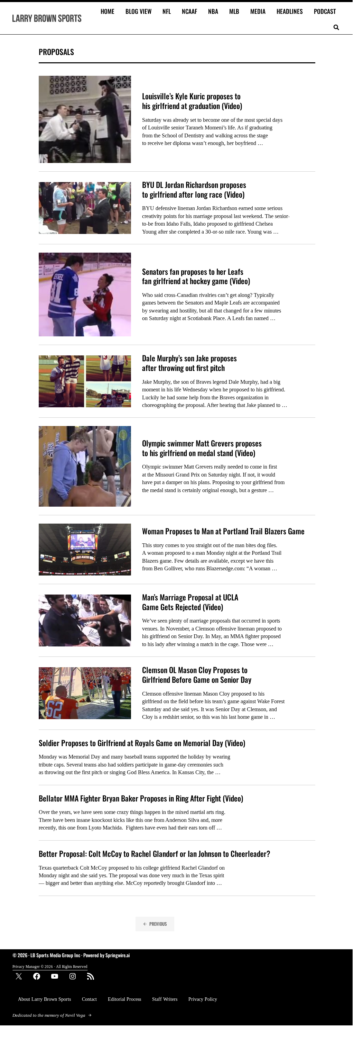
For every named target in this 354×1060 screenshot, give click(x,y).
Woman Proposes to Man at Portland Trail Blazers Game (223, 531)
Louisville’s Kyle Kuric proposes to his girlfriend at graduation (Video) (192, 100)
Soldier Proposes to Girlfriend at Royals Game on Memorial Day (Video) (142, 743)
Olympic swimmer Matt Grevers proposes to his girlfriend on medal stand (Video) (202, 447)
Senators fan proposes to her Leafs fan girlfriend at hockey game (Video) (196, 276)
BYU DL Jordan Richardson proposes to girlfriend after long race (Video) (194, 189)
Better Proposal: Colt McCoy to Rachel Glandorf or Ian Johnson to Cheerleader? (154, 854)
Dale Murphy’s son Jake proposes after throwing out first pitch (189, 362)
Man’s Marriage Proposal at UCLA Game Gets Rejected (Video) (190, 601)
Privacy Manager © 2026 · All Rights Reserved (49, 966)
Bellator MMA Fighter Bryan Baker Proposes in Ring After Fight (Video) (141, 798)
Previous (158, 924)
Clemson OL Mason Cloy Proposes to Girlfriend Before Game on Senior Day (196, 674)
